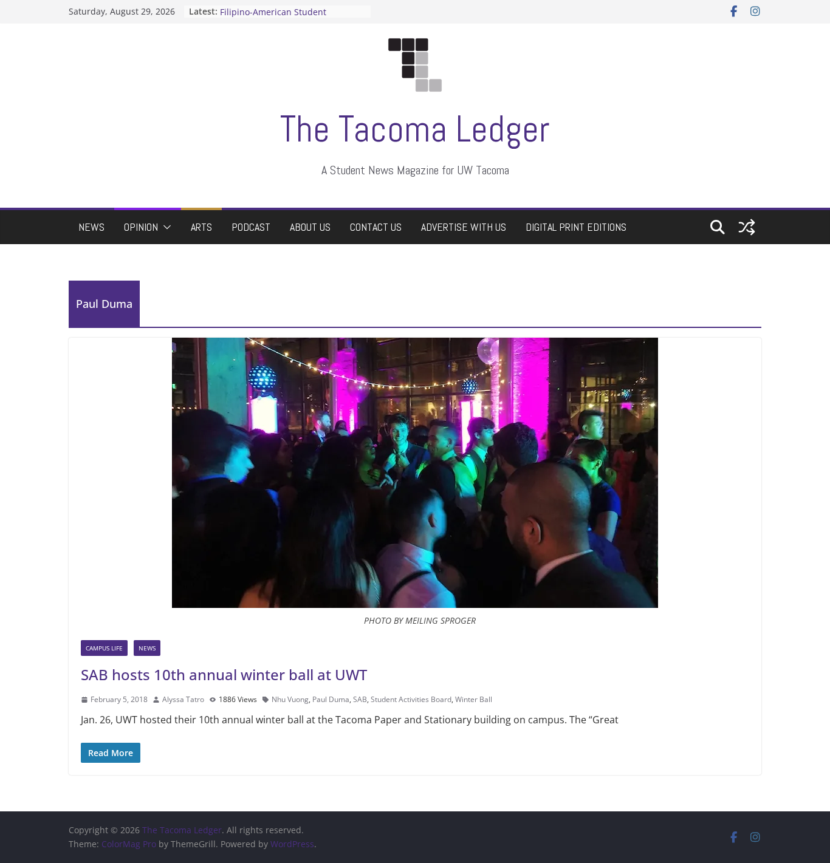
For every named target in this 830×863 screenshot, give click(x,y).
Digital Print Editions (576, 227)
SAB (360, 699)
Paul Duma (330, 699)
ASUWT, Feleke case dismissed (282, 6)
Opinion (141, 227)
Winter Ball (473, 699)
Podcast (251, 227)
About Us (310, 227)
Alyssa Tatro (183, 699)
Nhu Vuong (290, 699)
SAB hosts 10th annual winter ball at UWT (224, 674)
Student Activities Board (411, 699)
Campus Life (104, 648)
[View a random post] (746, 227)
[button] (164, 227)
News (91, 227)
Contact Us (376, 227)
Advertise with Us (463, 227)
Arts (201, 227)
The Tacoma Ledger (415, 129)
